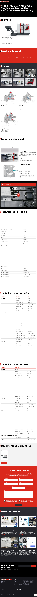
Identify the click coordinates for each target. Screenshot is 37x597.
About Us (2, 590)
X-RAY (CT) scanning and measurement (29, 581)
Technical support (26, 584)
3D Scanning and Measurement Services (29, 580)
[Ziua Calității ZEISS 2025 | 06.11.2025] (27, 521)
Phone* (20, 482)
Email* (13, 486)
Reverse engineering (26, 583)
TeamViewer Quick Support (18, 584)
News (14, 583)
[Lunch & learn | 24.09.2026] (9, 521)
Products (15, 581)
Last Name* (20, 478)
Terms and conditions (20, 590)
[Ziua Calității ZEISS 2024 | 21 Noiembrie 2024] (27, 542)
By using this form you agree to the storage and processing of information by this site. (11, 501)
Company (5, 482)
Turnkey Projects (25, 585)
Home (14, 580)
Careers (2, 591)
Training (15, 582)
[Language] (32, 1)
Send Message (18, 504)
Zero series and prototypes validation (28, 586)
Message (5, 490)
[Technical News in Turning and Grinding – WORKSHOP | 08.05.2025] (9, 542)
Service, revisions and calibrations (28, 582)
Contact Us (15, 585)
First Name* (6, 478)
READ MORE (3, 534)
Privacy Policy (19, 591)
